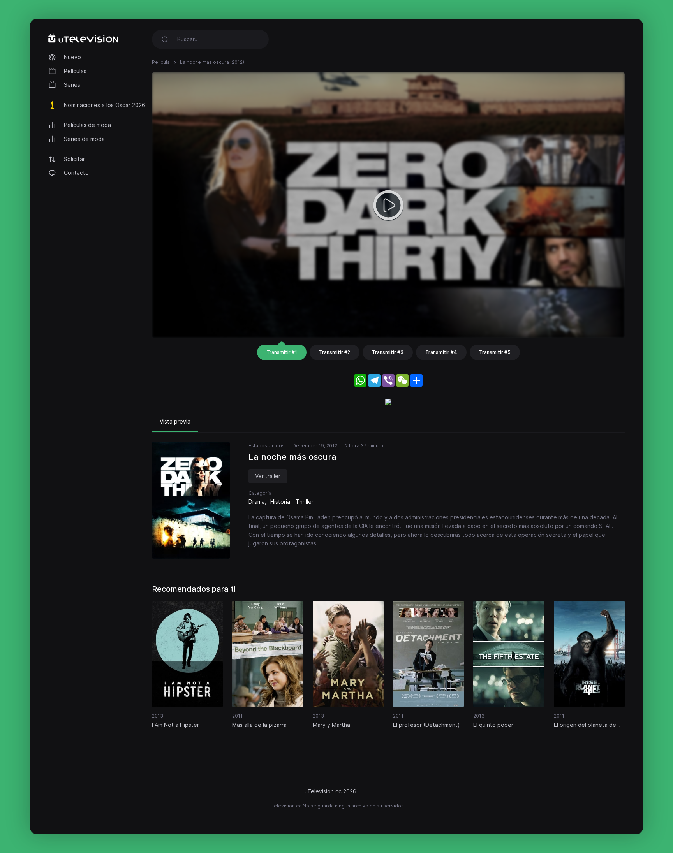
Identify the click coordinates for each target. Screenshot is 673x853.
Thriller (305, 501)
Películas (75, 71)
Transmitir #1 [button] (281, 352)
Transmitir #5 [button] (495, 352)
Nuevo (72, 57)
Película (161, 62)
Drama (256, 501)
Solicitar (74, 159)
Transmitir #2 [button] (334, 352)
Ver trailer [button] (267, 476)
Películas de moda (87, 124)
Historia (280, 501)
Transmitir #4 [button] (441, 352)
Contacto (76, 172)
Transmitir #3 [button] (387, 352)
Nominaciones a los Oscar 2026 (104, 105)
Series (72, 84)
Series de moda (84, 138)
